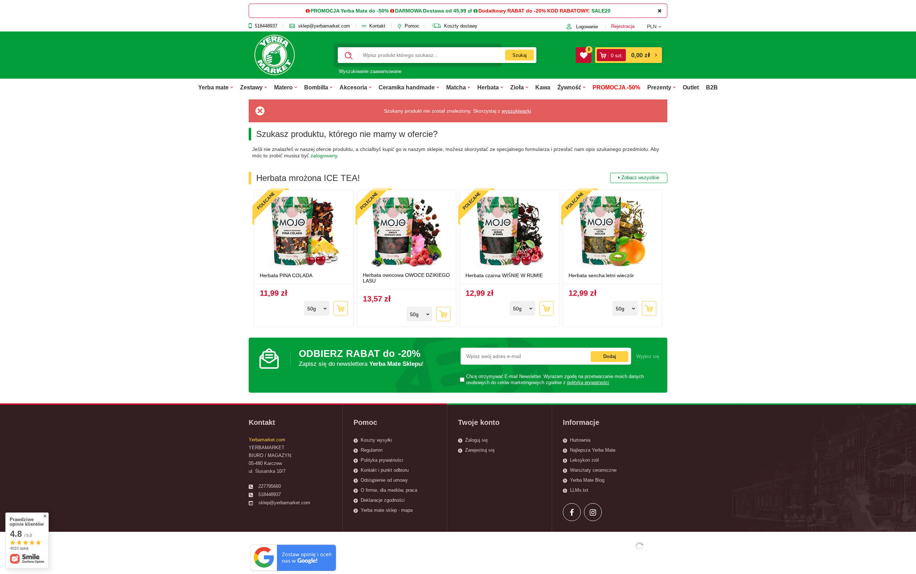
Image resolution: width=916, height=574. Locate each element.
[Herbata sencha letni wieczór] (613, 232)
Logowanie (587, 26)
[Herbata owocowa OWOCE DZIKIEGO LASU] (407, 232)
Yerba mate (213, 87)
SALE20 (600, 11)
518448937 (266, 26)
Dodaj (609, 356)
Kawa (542, 87)
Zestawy (251, 87)
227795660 (269, 486)
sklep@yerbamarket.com (324, 26)
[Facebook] (572, 512)
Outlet (691, 87)
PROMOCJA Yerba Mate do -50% (350, 11)
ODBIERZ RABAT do (361, 357)
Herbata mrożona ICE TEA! (457, 178)
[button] (657, 26)
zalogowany (324, 155)
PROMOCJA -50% (616, 87)
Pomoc (412, 26)
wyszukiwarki (516, 111)
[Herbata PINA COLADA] (304, 232)
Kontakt (377, 26)
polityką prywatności (588, 382)
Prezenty (659, 87)
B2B (712, 87)
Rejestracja (622, 26)
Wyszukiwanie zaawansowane (370, 71)
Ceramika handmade (407, 87)
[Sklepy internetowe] (639, 546)
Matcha (456, 87)
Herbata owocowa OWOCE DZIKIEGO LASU (406, 278)
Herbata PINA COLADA (286, 275)
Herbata (488, 87)
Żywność (569, 87)
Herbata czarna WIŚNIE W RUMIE (504, 275)
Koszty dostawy (460, 26)
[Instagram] (593, 512)
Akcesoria (353, 87)
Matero (283, 87)
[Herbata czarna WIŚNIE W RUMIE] (510, 232)
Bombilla (316, 87)
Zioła (517, 87)
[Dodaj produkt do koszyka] (340, 308)
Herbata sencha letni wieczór (601, 275)
